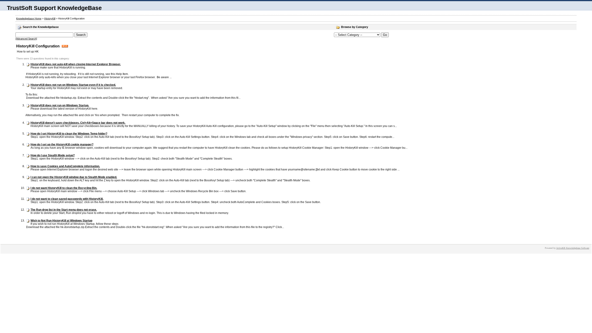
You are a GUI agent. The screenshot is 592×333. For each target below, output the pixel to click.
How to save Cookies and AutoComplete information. (65, 166)
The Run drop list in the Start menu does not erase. (64, 209)
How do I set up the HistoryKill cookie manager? (62, 144)
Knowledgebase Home (28, 18)
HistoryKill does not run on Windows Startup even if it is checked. (73, 84)
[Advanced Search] (26, 38)
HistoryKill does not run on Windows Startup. (60, 105)
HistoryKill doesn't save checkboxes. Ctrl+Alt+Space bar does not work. (78, 122)
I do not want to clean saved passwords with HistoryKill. (67, 198)
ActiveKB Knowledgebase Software (572, 248)
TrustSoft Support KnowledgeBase (54, 8)
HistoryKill (49, 18)
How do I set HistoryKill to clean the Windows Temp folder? (69, 133)
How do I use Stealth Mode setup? (53, 155)
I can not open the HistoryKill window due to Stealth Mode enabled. (74, 177)
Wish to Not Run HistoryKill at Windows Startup (61, 220)
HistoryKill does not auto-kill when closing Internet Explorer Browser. (76, 64)
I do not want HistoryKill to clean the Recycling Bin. (64, 188)
